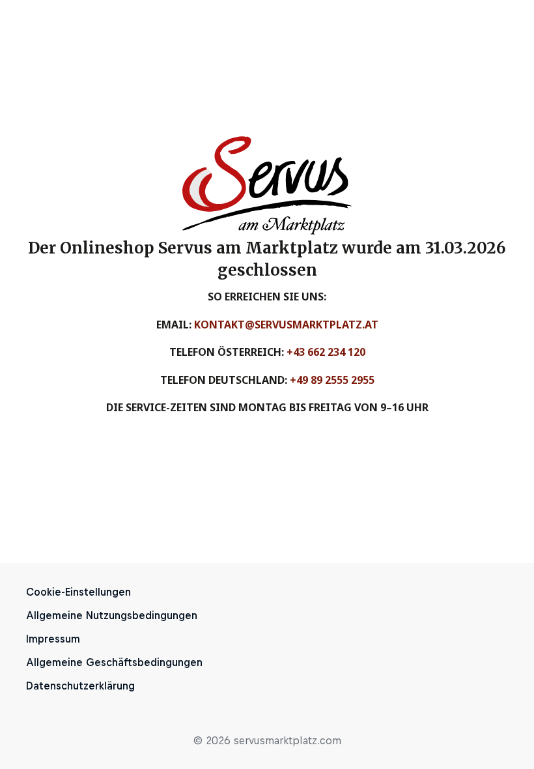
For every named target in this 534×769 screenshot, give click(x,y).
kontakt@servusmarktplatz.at (286, 324)
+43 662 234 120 (326, 352)
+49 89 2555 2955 (332, 380)
